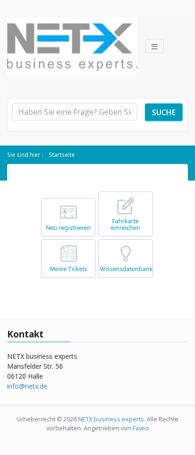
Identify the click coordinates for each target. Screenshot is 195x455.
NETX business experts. (112, 419)
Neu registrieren (68, 228)
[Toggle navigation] (154, 46)
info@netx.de (27, 386)
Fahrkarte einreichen (125, 224)
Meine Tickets (68, 269)
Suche (164, 112)
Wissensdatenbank (126, 269)
